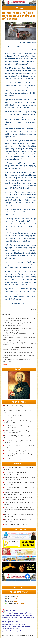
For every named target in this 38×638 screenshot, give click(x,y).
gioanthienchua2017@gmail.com (13, 624)
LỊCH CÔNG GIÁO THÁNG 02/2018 (15, 524)
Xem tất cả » (6, 364)
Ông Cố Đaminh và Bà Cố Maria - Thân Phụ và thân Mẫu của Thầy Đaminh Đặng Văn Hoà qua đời (19, 509)
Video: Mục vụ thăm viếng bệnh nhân (16, 459)
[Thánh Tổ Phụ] (19, 385)
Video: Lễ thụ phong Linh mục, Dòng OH (17, 451)
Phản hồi (33, 309)
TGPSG (18, 47)
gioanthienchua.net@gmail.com (13, 631)
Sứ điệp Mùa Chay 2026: (18, 352)
